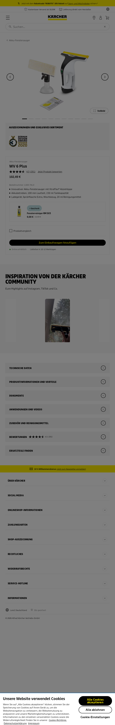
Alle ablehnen (95, 710)
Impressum (33, 723)
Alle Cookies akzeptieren (95, 701)
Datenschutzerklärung (15, 723)
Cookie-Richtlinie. (58, 720)
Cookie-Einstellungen (95, 717)
